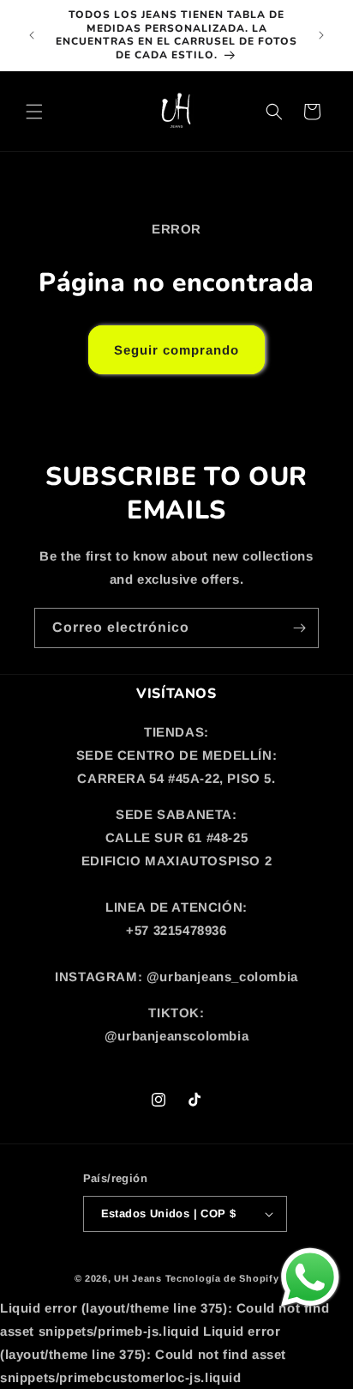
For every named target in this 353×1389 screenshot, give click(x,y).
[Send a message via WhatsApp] (310, 1277)
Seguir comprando (176, 350)
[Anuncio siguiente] (321, 35)
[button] (34, 111)
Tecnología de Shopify (222, 1278)
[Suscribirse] (299, 628)
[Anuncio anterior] (32, 35)
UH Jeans (138, 1278)
